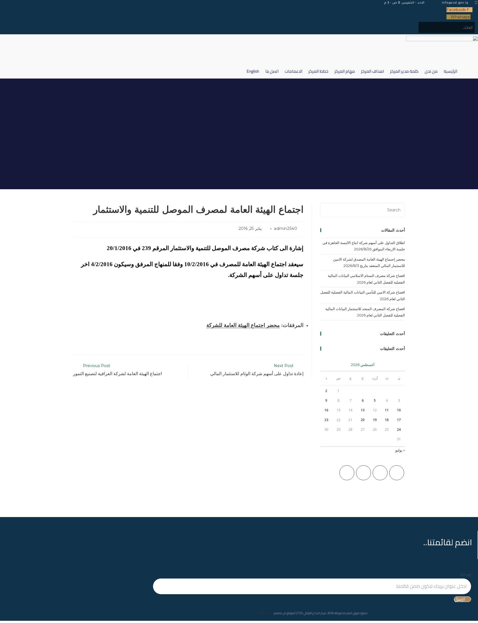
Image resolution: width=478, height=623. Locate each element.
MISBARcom (265, 613)
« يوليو (400, 450)
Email (465, 574)
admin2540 (285, 228)
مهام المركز (344, 71)
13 (363, 410)
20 (363, 419)
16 (326, 410)
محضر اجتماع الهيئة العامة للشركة (243, 325)
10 (399, 410)
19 (375, 419)
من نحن (431, 71)
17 (399, 419)
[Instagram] (363, 472)
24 (399, 429)
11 (387, 410)
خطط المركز (318, 71)
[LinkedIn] (346, 472)
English (253, 71)
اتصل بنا (272, 71)
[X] (396, 472)
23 (326, 419)
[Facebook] (380, 472)
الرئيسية (450, 71)
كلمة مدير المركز (404, 71)
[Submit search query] (425, 27)
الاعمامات (293, 71)
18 (387, 419)
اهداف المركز (372, 71)
